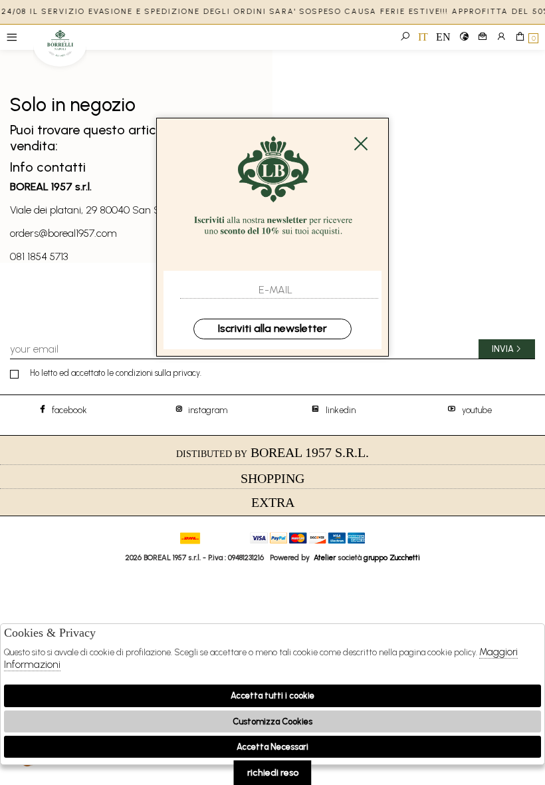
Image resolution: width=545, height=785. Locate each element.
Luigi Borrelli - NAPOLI (60, 48)
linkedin (341, 410)
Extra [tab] (272, 502)
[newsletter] (482, 37)
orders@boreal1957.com (63, 233)
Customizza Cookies (272, 721)
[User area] (501, 37)
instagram (204, 410)
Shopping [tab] (272, 478)
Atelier (325, 557)
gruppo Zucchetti (392, 557)
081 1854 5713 (39, 256)
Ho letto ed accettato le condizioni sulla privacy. (115, 373)
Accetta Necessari (272, 747)
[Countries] (464, 37)
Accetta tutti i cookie (272, 696)
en (443, 37)
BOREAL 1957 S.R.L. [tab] (272, 452)
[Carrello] (519, 37)
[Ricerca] (404, 37)
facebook (68, 410)
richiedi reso (272, 772)
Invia (503, 349)
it (423, 37)
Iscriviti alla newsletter (272, 328)
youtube (477, 410)
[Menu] (11, 37)
